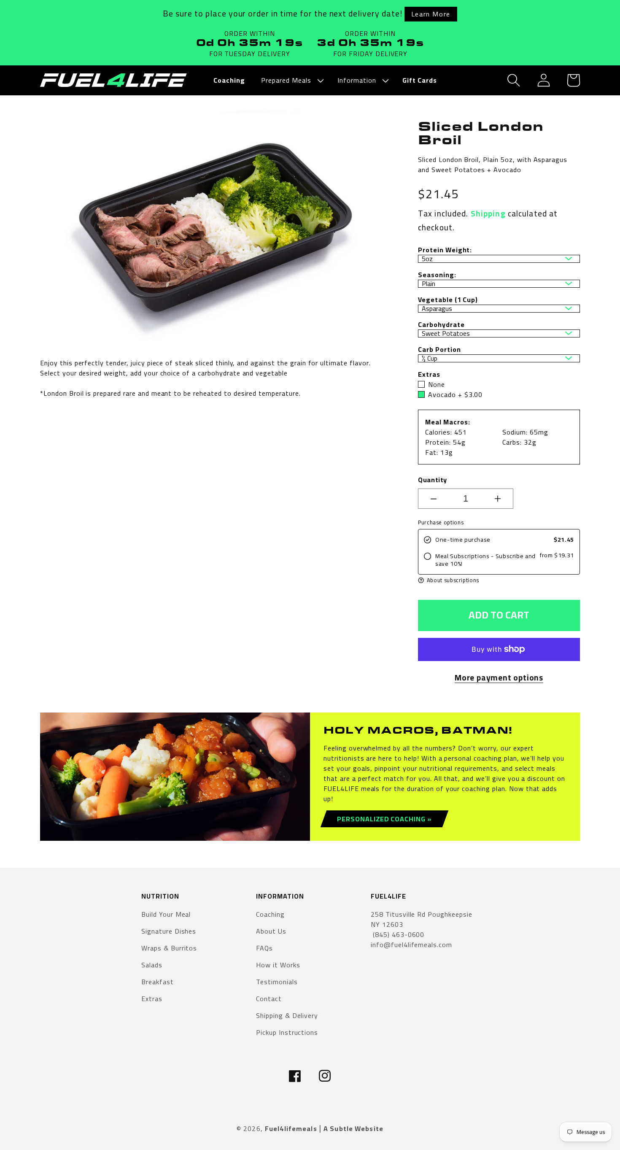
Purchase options (441, 522)
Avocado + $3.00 (455, 394)
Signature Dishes (168, 931)
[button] (291, 80)
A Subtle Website (353, 1128)
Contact (269, 998)
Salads (151, 964)
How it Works (278, 964)
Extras (151, 998)
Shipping (488, 213)
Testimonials (277, 981)
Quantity (432, 480)
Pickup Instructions (287, 1032)
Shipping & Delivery (287, 1015)
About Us (271, 931)
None (436, 384)
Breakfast (157, 981)
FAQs (264, 948)
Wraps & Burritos (169, 948)
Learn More (430, 14)
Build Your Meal (166, 915)
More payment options (499, 678)
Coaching (270, 915)
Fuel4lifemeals (291, 1128)
